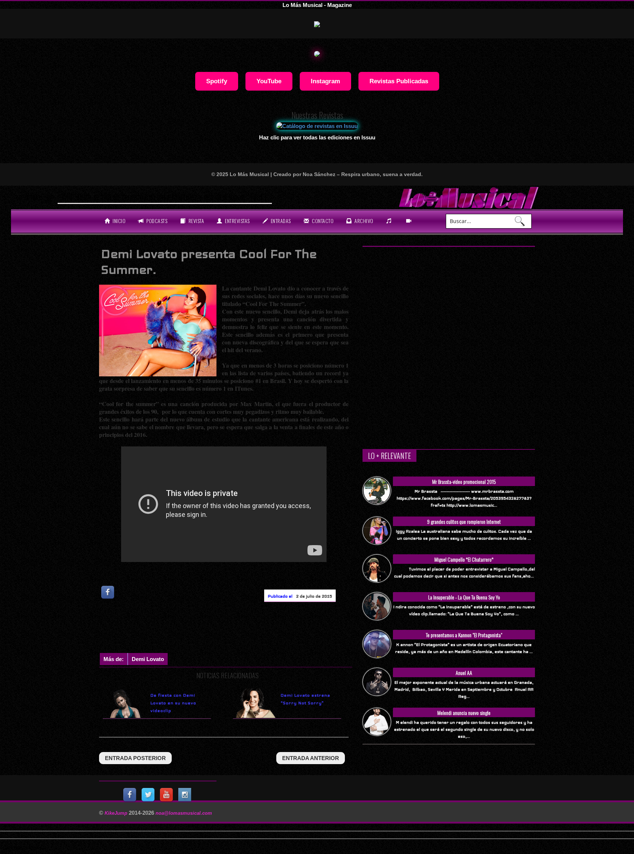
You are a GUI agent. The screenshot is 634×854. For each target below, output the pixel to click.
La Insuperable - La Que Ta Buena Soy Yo (464, 597)
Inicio (119, 221)
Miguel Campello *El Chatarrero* (463, 559)
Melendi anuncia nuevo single (464, 712)
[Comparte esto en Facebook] (108, 592)
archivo (363, 221)
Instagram (325, 81)
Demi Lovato (148, 659)
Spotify (216, 81)
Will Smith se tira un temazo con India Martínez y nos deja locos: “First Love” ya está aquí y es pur (200, 196)
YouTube (268, 81)
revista (195, 221)
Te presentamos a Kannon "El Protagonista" (464, 635)
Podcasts (156, 221)
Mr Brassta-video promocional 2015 (464, 481)
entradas (280, 221)
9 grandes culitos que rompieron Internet (464, 521)
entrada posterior (135, 758)
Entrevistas (237, 221)
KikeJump (117, 813)
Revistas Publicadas (398, 81)
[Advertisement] (232, 629)
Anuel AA (464, 672)
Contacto (322, 221)
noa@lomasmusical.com (184, 813)
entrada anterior (310, 758)
